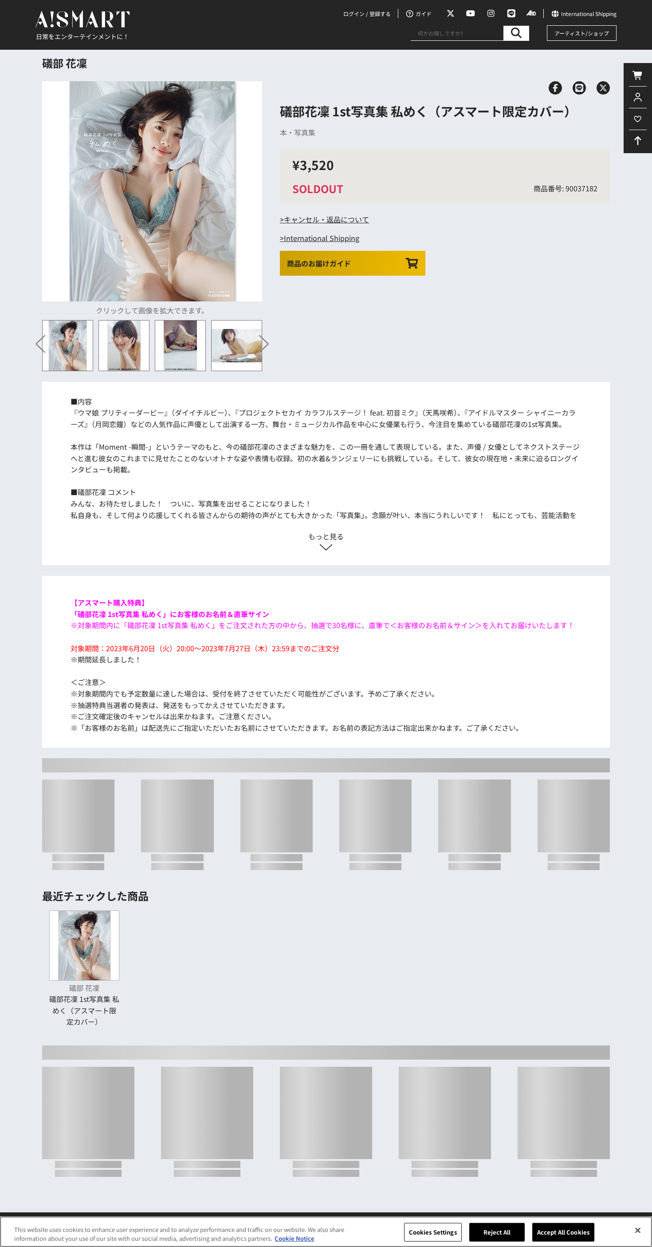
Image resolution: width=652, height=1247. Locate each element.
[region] (326, 1231)
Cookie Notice (294, 1238)
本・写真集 (297, 132)
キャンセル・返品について (326, 219)
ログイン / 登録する (367, 13)
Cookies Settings (433, 1232)
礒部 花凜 (64, 63)
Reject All (497, 1232)
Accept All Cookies (563, 1232)
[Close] (638, 1230)
